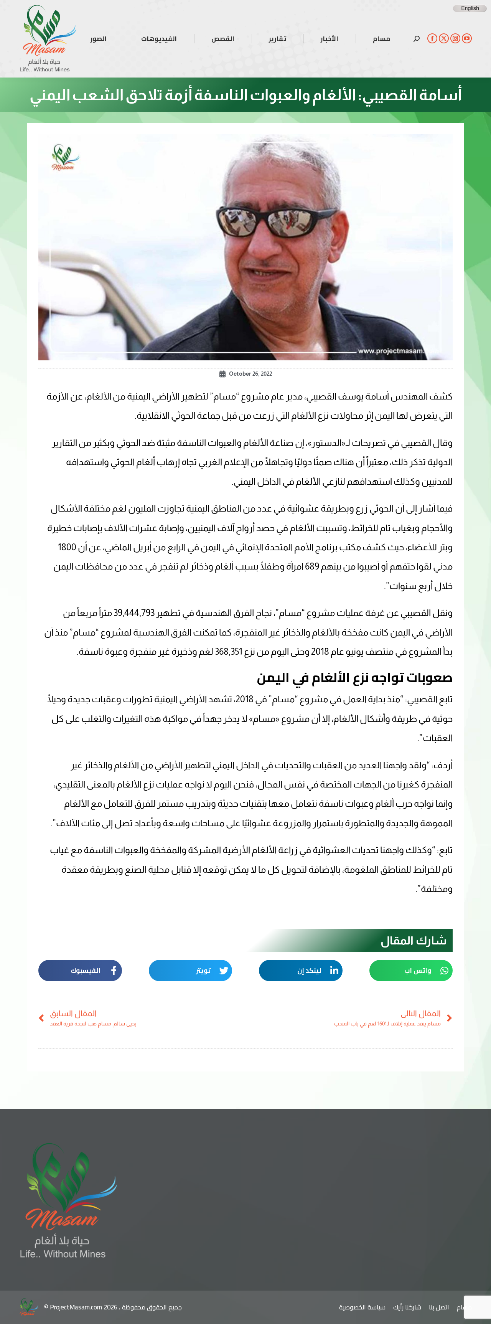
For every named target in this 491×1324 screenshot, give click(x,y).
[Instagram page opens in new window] (455, 38)
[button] (411, 970)
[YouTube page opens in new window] (467, 38)
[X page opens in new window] (444, 38)
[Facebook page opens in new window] (432, 38)
